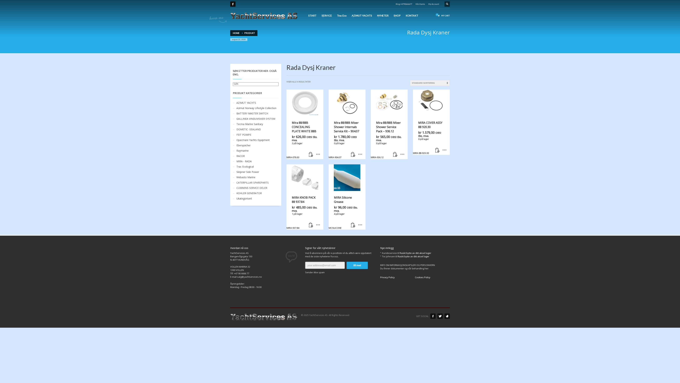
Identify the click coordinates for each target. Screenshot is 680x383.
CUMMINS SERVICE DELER (251, 188)
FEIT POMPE (243, 134)
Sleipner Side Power (247, 172)
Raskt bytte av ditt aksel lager (415, 253)
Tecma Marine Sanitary (249, 124)
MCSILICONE (343, 212)
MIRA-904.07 (344, 140)
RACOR (240, 156)
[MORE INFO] (318, 154)
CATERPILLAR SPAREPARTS (252, 182)
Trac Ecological (245, 166)
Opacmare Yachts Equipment (253, 140)
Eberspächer (243, 145)
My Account (433, 4)
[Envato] (447, 316)
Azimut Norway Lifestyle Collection (256, 108)
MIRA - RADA (244, 161)
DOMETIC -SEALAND (248, 129)
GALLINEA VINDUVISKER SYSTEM (255, 118)
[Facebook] (233, 4)
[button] (310, 154)
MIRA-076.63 (302, 140)
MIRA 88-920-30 (427, 138)
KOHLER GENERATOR (249, 193)
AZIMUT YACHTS (246, 102)
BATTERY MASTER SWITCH (252, 113)
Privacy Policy (387, 277)
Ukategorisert (244, 198)
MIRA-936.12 (386, 140)
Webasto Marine (245, 177)
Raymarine (242, 150)
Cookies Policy (422, 277)
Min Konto (420, 4)
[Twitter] (440, 316)
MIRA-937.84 (302, 212)
